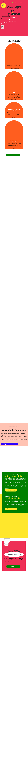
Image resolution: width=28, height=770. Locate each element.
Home (12, 12)
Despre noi (12, 18)
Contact (13, 22)
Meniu (12, 15)
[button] (13, 155)
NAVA (2, 1)
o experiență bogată (14, 426)
